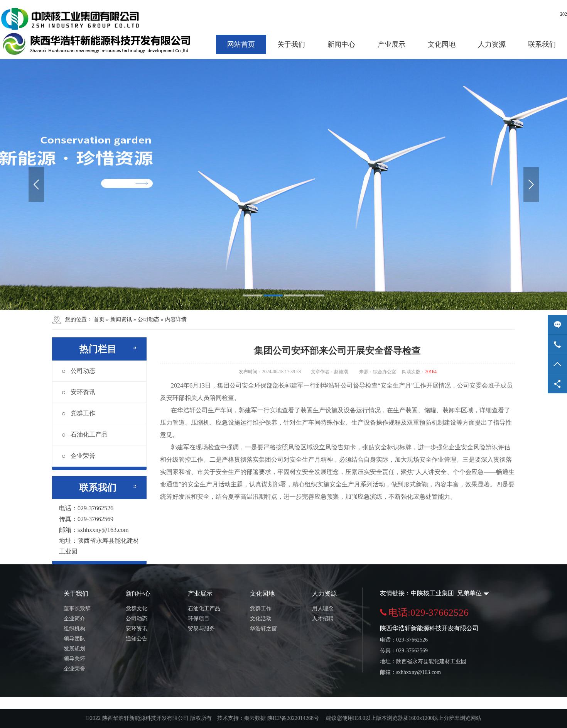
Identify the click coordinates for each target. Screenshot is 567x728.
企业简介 (74, 618)
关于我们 (291, 44)
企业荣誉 (83, 455)
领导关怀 (74, 659)
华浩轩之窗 (263, 628)
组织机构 (74, 628)
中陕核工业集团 (433, 593)
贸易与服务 (201, 628)
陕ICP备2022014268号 (293, 718)
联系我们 (542, 44)
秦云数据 (255, 718)
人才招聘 (323, 618)
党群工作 (83, 413)
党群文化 (136, 608)
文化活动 (261, 618)
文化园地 (442, 44)
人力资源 (492, 44)
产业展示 (391, 44)
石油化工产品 (89, 434)
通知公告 (136, 639)
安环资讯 (83, 392)
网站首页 (241, 44)
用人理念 (323, 608)
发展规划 (74, 649)
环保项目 (198, 618)
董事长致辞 (77, 608)
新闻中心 (341, 44)
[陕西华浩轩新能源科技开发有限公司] (98, 31)
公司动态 (83, 370)
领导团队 (74, 639)
